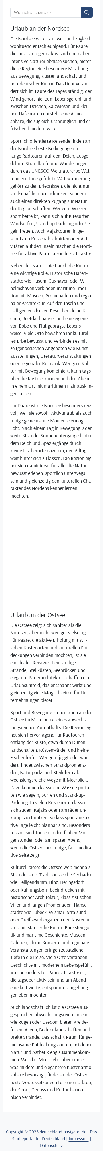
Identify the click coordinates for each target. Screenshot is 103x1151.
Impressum (79, 1138)
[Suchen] (87, 12)
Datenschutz (51, 1145)
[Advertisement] (51, 555)
